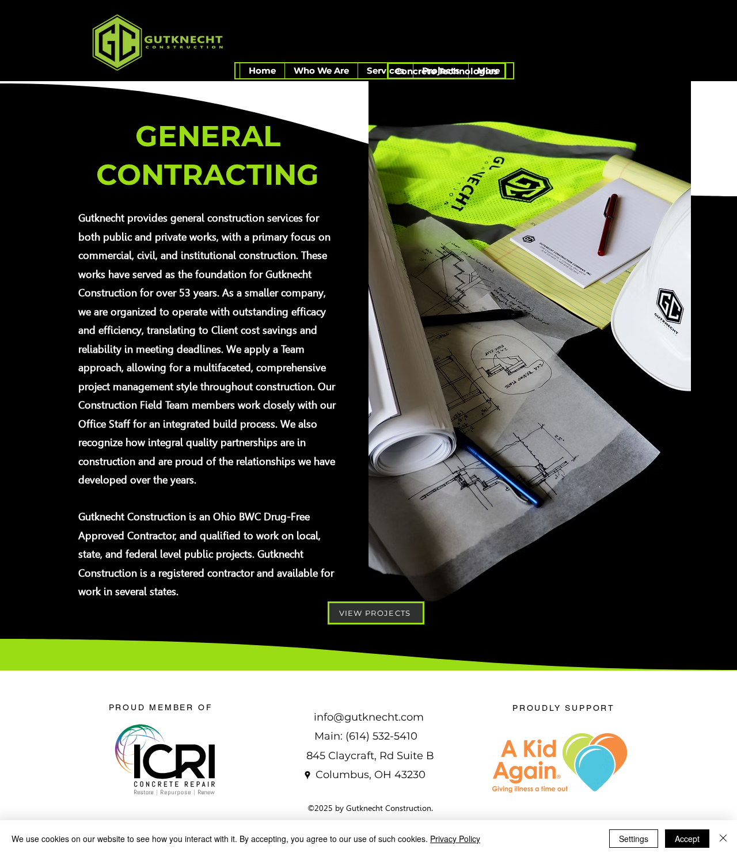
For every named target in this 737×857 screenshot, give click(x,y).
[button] (321, 70)
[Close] (723, 838)
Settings (633, 838)
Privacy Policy (455, 838)
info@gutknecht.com (369, 717)
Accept (687, 838)
